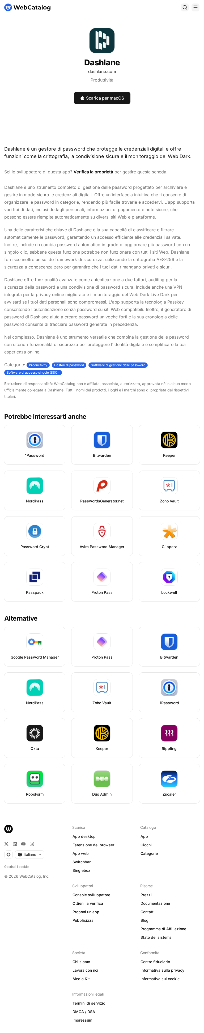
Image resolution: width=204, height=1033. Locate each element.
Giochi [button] (146, 845)
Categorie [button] (149, 853)
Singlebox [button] (81, 870)
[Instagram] (32, 844)
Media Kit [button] (81, 978)
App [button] (144, 836)
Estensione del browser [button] (93, 845)
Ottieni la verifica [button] (88, 903)
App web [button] (81, 853)
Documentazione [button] (155, 903)
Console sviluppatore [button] (91, 895)
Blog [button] (144, 920)
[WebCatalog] (8, 829)
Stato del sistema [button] (156, 937)
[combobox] (29, 854)
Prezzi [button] (146, 895)
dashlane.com (102, 71)
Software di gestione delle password (118, 365)
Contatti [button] (148, 912)
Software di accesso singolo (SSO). (33, 372)
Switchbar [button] (82, 862)
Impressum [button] (82, 1020)
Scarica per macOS (105, 98)
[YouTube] (23, 844)
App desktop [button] (84, 836)
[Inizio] (27, 7)
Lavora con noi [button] (85, 970)
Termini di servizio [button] (89, 1003)
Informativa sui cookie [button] (160, 978)
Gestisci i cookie (16, 867)
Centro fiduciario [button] (155, 961)
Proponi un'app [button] (86, 912)
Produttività (102, 80)
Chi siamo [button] (81, 961)
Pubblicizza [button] (83, 920)
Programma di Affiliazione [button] (163, 929)
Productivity (38, 365)
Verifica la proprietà (93, 171)
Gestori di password (69, 365)
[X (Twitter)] (6, 844)
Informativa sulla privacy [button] (162, 970)
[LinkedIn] (15, 844)
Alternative (20, 618)
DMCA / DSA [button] (84, 1011)
